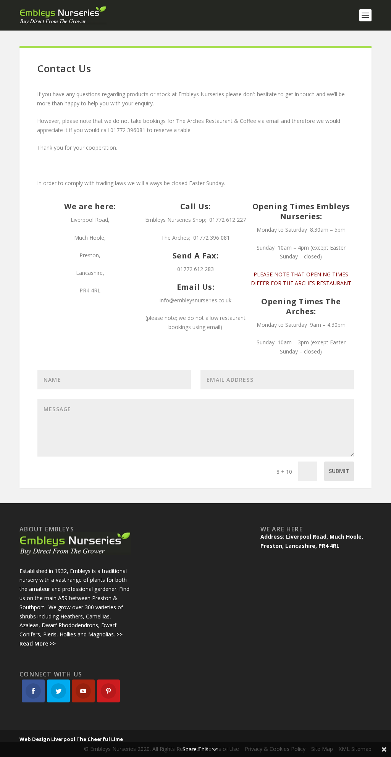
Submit (339, 471)
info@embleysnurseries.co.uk (195, 300)
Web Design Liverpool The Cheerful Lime (71, 739)
